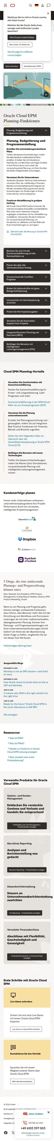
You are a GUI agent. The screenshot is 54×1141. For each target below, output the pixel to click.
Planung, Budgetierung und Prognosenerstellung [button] (20, 131)
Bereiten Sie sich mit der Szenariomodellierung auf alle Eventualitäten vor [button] (21, 253)
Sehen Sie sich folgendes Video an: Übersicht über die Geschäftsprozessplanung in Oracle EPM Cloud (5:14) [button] (29, 440)
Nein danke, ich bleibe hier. (19, 44)
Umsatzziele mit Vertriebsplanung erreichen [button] (23, 301)
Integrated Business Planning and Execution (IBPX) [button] (23, 333)
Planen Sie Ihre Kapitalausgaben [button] (22, 311)
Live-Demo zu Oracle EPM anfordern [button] (26, 1029)
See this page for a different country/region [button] (20, 53)
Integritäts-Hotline (11, 1123)
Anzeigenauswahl (11, 1118)
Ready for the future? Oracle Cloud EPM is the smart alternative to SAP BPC (25, 705)
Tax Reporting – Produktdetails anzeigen (24, 913)
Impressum (8, 1113)
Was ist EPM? (16, 737)
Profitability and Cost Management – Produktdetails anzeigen (27, 826)
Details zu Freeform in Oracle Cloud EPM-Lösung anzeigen (23, 750)
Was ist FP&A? (17, 743)
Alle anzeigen (10, 714)
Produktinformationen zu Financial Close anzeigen (27, 957)
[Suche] (30, 5)
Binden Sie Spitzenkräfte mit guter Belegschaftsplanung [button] (23, 289)
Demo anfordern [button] (12, 66)
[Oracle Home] (13, 5)
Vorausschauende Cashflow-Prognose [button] (20, 278)
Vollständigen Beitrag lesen (18, 645)
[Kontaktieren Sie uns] (48, 5)
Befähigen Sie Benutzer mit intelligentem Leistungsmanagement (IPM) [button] (21, 347)
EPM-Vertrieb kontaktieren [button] (22, 1081)
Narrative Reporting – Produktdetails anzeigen (27, 870)
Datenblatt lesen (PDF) (32, 66)
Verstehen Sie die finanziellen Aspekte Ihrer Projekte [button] (21, 322)
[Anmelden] (42, 5)
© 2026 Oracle (9, 1104)
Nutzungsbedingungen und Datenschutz (20, 1109)
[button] (5, 5)
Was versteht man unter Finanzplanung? (20, 759)
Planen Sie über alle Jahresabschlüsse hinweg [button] (19, 266)
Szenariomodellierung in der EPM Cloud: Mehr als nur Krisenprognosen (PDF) (29, 403)
